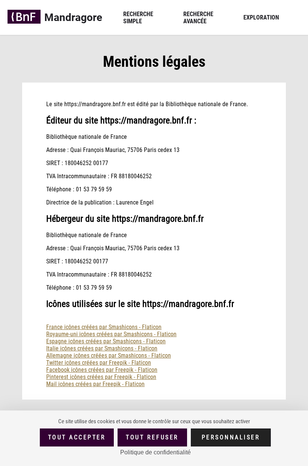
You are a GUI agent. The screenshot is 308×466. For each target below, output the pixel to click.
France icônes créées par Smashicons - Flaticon (104, 327)
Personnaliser (231, 437)
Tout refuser (152, 437)
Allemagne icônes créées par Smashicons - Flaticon (108, 355)
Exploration (261, 17)
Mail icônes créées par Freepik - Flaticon (95, 384)
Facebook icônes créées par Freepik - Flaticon (101, 369)
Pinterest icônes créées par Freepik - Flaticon (101, 376)
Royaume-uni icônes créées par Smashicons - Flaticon (111, 334)
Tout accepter (77, 437)
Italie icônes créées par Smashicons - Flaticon (101, 348)
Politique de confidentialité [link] (155, 452)
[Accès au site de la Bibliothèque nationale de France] (24, 17)
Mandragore (73, 17)
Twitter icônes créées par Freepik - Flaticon (98, 362)
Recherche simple (138, 18)
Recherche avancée (198, 18)
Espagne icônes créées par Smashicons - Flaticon (106, 341)
